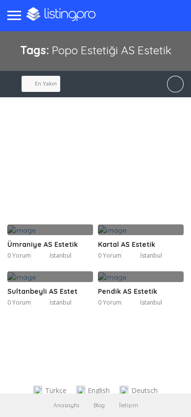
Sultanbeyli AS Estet (42, 291)
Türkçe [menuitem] (56, 390)
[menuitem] (50, 390)
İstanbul (60, 255)
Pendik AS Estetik (127, 291)
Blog (99, 405)
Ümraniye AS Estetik (42, 244)
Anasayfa (66, 405)
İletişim (128, 405)
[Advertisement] (95, 171)
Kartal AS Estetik (126, 244)
